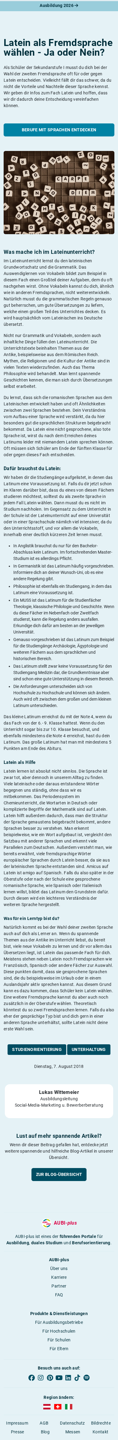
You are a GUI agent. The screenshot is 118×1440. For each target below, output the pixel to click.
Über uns (58, 1268)
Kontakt (100, 1431)
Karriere (59, 1277)
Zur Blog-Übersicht (59, 1174)
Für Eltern (59, 1348)
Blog (45, 1431)
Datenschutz (72, 1423)
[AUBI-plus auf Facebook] (31, 1378)
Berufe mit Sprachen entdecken (59, 129)
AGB (44, 1423)
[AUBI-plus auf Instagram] (40, 1378)
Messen (72, 1431)
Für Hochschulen (59, 1331)
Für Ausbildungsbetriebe (59, 1322)
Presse (17, 1431)
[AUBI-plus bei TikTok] (77, 1378)
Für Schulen (59, 1339)
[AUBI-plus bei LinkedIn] (68, 1378)
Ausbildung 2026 (57, 5)
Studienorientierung (37, 1049)
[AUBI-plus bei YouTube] (59, 1378)
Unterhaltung (89, 1049)
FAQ (59, 1294)
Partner (58, 1286)
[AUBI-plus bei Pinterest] (50, 1378)
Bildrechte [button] (101, 1423)
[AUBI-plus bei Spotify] (86, 1378)
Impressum (17, 1423)
